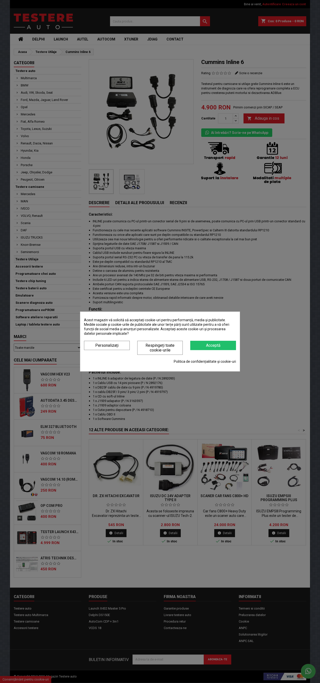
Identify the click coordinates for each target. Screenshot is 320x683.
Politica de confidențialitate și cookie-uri (205, 361)
